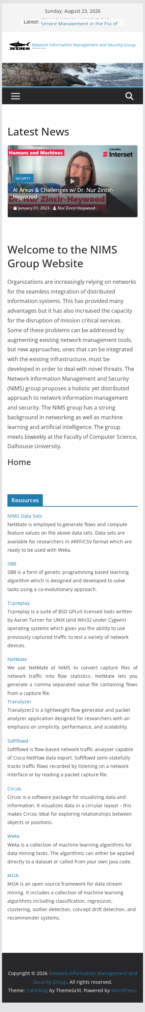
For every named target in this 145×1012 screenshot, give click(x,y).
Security (23, 178)
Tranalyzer (19, 701)
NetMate (17, 659)
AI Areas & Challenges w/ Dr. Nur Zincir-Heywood (63, 193)
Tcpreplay (18, 603)
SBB (11, 563)
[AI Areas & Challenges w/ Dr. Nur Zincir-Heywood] (72, 150)
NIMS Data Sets (24, 516)
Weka (13, 836)
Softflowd (17, 741)
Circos (14, 788)
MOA (13, 875)
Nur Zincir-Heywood (76, 208)
